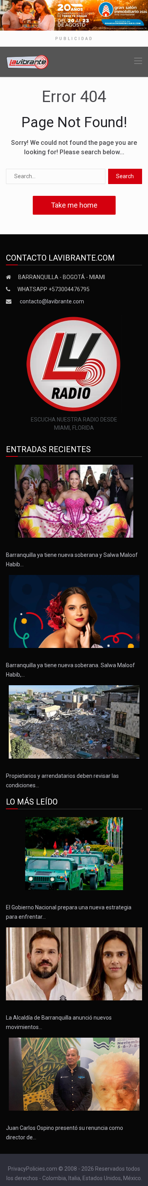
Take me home (74, 205)
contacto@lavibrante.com (52, 301)
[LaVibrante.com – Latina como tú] (27, 61)
